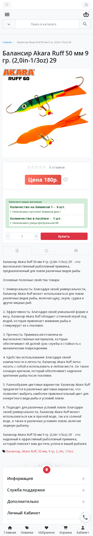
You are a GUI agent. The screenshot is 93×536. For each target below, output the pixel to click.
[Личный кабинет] (86, 5)
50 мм (42, 451)
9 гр (51, 451)
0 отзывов (57, 167)
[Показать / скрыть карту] (46, 469)
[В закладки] (65, 180)
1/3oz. (69, 451)
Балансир (13, 451)
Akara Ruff (29, 451)
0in (61, 451)
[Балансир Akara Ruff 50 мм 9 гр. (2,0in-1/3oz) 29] (46, 113)
